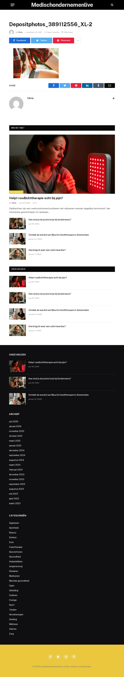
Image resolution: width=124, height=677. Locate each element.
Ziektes (12, 629)
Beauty (12, 532)
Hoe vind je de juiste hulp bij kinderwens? (50, 219)
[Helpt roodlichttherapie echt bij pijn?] (62, 164)
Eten (11, 542)
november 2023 (16, 479)
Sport (12, 605)
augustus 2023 (16, 489)
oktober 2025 (15, 436)
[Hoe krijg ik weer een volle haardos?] (17, 254)
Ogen (11, 585)
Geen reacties (53, 32)
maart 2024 (15, 465)
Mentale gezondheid (19, 581)
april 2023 (14, 498)
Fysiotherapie (15, 547)
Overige (13, 600)
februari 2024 (16, 469)
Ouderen (13, 595)
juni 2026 (13, 421)
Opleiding (13, 590)
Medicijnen (14, 576)
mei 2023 (13, 494)
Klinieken (13, 571)
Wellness (13, 624)
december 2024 (16, 450)
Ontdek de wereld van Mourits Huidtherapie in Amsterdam (59, 235)
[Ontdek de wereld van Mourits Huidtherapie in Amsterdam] (17, 238)
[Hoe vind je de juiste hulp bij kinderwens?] (17, 223)
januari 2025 (15, 445)
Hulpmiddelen (16, 561)
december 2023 (16, 474)
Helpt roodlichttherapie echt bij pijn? (36, 198)
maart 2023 (14, 503)
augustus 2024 (16, 460)
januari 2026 (15, 426)
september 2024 (17, 455)
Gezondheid (16, 192)
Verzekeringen (16, 614)
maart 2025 (14, 441)
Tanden (12, 610)
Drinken (13, 537)
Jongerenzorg (16, 566)
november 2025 (16, 431)
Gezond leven (15, 552)
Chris (20, 32)
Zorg (11, 634)
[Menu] (13, 5)
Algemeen (14, 523)
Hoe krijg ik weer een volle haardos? (47, 250)
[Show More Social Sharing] (78, 40)
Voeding (13, 619)
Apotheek (14, 528)
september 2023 (17, 484)
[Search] (111, 5)
